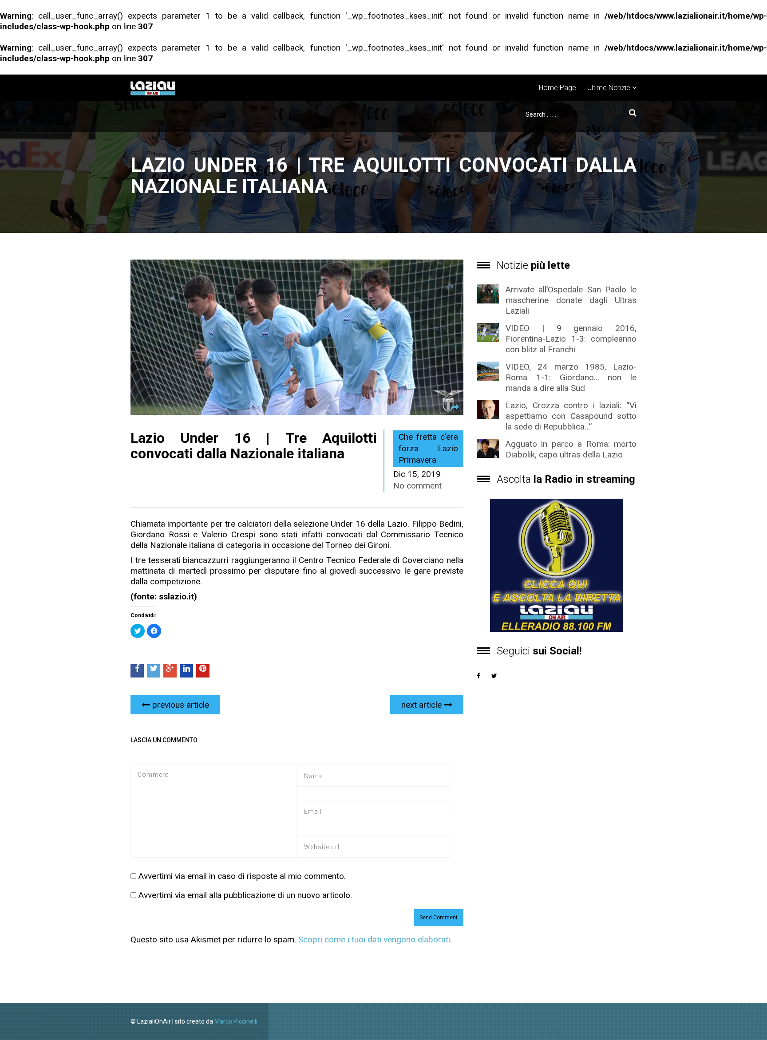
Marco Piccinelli (235, 1021)
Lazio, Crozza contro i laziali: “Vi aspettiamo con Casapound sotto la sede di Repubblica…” (571, 416)
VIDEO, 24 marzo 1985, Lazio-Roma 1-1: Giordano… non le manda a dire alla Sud (571, 377)
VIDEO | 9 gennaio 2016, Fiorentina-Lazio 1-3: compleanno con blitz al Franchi (571, 339)
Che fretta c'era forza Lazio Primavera (428, 448)
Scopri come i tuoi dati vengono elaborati (374, 939)
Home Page (557, 87)
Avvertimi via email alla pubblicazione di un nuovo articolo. (245, 895)
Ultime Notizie (608, 87)
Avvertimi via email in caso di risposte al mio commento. (242, 876)
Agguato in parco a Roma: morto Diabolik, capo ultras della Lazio (571, 449)
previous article (179, 705)
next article (422, 705)
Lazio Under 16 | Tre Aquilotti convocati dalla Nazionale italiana (253, 445)
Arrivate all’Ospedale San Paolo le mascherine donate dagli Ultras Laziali (571, 300)
